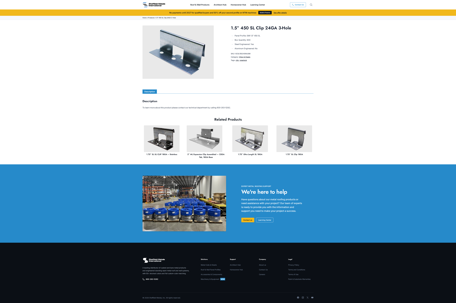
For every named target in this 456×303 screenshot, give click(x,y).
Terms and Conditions (296, 270)
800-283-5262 (152, 279)
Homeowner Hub (238, 5)
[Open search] (311, 4)
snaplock (243, 60)
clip (237, 60)
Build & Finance (265, 13)
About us (262, 265)
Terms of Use (293, 274)
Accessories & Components (211, 274)
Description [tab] (149, 91)
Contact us (247, 220)
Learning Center (264, 220)
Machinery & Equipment (213, 279)
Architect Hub (220, 5)
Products (151, 18)
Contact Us (263, 270)
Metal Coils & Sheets (209, 265)
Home (144, 18)
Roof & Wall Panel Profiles (211, 270)
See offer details (280, 13)
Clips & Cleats (244, 57)
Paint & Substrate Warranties (299, 279)
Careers (262, 274)
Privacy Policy (293, 265)
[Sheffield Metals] (153, 260)
